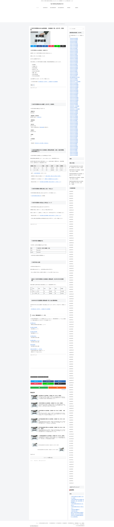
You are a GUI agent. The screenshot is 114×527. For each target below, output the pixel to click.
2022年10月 (71, 298)
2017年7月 (71, 445)
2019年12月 (71, 378)
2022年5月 (71, 310)
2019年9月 (71, 385)
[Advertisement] (57, 16)
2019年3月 (71, 399)
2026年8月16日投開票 (74, 39)
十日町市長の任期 (74, 511)
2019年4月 (71, 396)
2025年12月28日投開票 (74, 84)
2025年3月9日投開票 (73, 143)
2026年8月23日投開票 (74, 38)
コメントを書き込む (48, 457)
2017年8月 (71, 443)
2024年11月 (71, 240)
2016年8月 (71, 471)
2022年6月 (71, 308)
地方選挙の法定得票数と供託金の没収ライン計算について (50, 181)
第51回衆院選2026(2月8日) (75, 77)
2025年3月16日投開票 (74, 142)
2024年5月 (71, 254)
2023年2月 (71, 289)
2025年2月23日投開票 (74, 146)
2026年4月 (71, 200)
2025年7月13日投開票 (74, 119)
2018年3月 (71, 427)
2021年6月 (71, 336)
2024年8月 (71, 247)
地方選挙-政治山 (33, 336)
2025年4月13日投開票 (74, 136)
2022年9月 (71, 301)
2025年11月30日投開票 (74, 90)
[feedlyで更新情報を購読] (39, 388)
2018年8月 (71, 415)
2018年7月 (71, 417)
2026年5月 (71, 198)
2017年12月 (71, 434)
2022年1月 (71, 319)
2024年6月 (71, 252)
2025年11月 (71, 212)
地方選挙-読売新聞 (33, 327)
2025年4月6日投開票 (73, 137)
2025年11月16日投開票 (74, 93)
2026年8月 (71, 191)
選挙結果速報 (32, 344)
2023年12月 (71, 266)
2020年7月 (71, 361)
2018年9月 (71, 413)
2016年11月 (71, 464)
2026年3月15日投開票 (74, 68)
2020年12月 (71, 350)
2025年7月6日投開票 (73, 120)
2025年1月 (71, 235)
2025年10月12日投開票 (74, 100)
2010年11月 (71, 483)
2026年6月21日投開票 (74, 51)
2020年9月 (71, 357)
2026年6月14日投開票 (74, 52)
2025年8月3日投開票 (73, 114)
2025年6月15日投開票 (74, 124)
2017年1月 (71, 459)
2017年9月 (71, 441)
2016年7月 (71, 473)
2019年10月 (71, 382)
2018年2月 (71, 429)
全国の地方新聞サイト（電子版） (36, 349)
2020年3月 (71, 371)
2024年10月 (71, 242)
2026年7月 (71, 193)
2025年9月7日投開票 (73, 107)
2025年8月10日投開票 (74, 113)
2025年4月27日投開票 (74, 133)
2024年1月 (71, 263)
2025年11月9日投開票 (74, 94)
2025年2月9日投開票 (73, 149)
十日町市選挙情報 (37, 173)
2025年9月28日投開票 (74, 103)
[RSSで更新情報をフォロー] (57, 388)
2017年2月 (71, 457)
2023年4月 (71, 284)
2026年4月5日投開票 (73, 64)
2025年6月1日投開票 (73, 127)
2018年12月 (71, 406)
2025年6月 (71, 224)
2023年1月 (71, 291)
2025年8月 (71, 219)
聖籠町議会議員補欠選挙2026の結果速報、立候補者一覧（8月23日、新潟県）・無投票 (76, 183)
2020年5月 (71, 366)
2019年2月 (71, 401)
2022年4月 (71, 312)
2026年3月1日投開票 (73, 71)
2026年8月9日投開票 (73, 41)
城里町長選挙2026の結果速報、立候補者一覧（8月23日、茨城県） (76, 171)
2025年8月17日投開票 (74, 111)
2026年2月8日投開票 (73, 75)
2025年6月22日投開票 (74, 123)
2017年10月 (71, 438)
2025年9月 (71, 217)
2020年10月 (71, 354)
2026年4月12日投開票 (74, 62)
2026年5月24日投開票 (74, 57)
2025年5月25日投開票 (74, 129)
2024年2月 (71, 261)
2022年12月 (71, 294)
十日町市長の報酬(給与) (75, 509)
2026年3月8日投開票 (73, 70)
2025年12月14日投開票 (74, 87)
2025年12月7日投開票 (74, 88)
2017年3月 (71, 455)
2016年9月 (71, 469)
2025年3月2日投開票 (73, 145)
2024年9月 (71, 245)
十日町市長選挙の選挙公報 (36, 195)
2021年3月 (71, 343)
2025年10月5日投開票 (74, 101)
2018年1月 (71, 431)
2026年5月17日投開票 (74, 58)
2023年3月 (71, 287)
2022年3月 (71, 315)
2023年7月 (71, 277)
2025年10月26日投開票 (74, 97)
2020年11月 (71, 352)
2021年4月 (71, 340)
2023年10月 (71, 270)
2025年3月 (71, 231)
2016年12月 (71, 462)
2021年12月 (71, 322)
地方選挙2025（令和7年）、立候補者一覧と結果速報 (47, 81)
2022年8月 (71, 303)
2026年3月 (71, 203)
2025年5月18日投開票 (74, 130)
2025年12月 (71, 210)
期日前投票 (42, 127)
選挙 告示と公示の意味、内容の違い (41, 143)
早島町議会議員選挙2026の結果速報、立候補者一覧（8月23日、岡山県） (76, 174)
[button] (63, 46)
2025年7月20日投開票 (74, 117)
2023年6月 (71, 280)
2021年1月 (71, 347)
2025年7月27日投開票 (74, 116)
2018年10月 (71, 410)
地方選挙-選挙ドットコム (34, 340)
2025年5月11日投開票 (74, 132)
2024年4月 (71, 256)
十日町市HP (39, 117)
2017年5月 (71, 450)
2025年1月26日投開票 (74, 152)
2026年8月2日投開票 (73, 42)
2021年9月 (71, 329)
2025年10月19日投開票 (74, 98)
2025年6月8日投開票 (73, 126)
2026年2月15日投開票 (74, 74)
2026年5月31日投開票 (74, 55)
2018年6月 (71, 420)
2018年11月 (71, 408)
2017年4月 (71, 452)
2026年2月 (71, 205)
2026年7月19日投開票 (74, 45)
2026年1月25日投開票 (74, 80)
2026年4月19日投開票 (74, 61)
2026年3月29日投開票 (74, 65)
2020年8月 (71, 359)
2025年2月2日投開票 (73, 150)
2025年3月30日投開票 (74, 139)
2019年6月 (71, 392)
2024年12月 (71, 238)
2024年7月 (71, 249)
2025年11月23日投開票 (74, 91)
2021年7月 (71, 333)
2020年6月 (71, 364)
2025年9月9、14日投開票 (74, 106)
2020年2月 (71, 373)
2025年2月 (71, 233)
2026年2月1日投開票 (73, 78)
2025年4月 (71, 228)
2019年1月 (71, 403)
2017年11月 (71, 436)
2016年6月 (71, 476)
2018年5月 (71, 422)
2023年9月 (71, 273)
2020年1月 (71, 375)
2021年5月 (71, 338)
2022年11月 (71, 296)
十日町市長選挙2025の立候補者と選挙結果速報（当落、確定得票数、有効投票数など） (77, 501)
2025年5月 (71, 226)
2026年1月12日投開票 (74, 83)
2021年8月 (71, 331)
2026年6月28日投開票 (74, 49)
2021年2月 (71, 345)
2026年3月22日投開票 (74, 67)
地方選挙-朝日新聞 (33, 331)
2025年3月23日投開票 (74, 140)
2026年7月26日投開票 (74, 44)
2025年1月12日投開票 (74, 155)
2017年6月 (71, 448)
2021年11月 (71, 324)
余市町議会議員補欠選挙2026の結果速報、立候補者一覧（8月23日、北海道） (76, 167)
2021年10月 (71, 326)
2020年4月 (71, 368)
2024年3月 (71, 259)
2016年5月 (71, 478)
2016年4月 (71, 480)
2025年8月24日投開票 (74, 110)
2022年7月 (71, 305)
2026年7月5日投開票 (73, 48)
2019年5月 (71, 394)
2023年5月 (71, 282)
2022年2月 (71, 317)
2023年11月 (71, 268)
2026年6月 (71, 196)
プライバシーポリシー (76, 524)
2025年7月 (71, 221)
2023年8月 (71, 275)
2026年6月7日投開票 (73, 54)
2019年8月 (71, 387)
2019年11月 (71, 380)
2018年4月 (71, 424)
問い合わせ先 (82, 524)
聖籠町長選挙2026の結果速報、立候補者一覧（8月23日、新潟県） (76, 178)
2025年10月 (71, 214)
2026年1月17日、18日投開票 (75, 81)
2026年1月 (71, 207)
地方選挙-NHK (33, 323)
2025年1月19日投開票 (74, 153)
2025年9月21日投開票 (74, 104)
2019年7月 (71, 389)
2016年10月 (71, 466)
